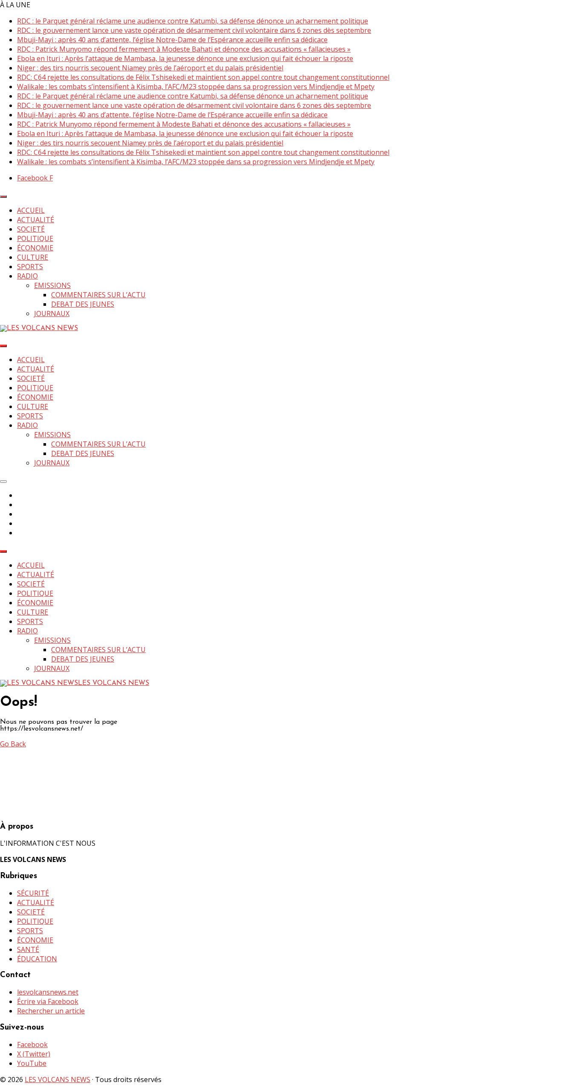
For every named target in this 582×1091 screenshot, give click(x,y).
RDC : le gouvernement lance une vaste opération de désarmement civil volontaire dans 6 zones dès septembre (194, 30)
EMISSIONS (52, 285)
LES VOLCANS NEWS (57, 1079)
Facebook (32, 1044)
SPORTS (30, 266)
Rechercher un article (51, 1011)
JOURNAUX (51, 313)
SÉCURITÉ (33, 893)
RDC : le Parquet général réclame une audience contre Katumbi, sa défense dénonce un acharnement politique (192, 21)
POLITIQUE (35, 238)
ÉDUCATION (37, 958)
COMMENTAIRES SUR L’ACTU (98, 294)
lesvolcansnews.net (47, 992)
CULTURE (32, 257)
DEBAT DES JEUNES (82, 304)
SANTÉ (28, 949)
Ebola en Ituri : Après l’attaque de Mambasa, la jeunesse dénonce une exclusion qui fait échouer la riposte (185, 58)
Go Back (13, 744)
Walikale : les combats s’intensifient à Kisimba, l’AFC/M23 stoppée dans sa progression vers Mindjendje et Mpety (196, 86)
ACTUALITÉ (35, 219)
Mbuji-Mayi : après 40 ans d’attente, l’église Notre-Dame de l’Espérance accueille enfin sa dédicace (172, 39)
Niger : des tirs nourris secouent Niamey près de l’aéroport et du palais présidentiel (150, 68)
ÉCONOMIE (35, 247)
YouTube (31, 1063)
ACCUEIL (31, 210)
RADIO (27, 276)
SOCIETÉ (31, 229)
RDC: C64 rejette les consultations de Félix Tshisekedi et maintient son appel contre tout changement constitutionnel (203, 77)
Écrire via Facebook (47, 1001)
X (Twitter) (33, 1054)
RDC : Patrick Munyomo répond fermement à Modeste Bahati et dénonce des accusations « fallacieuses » (184, 49)
